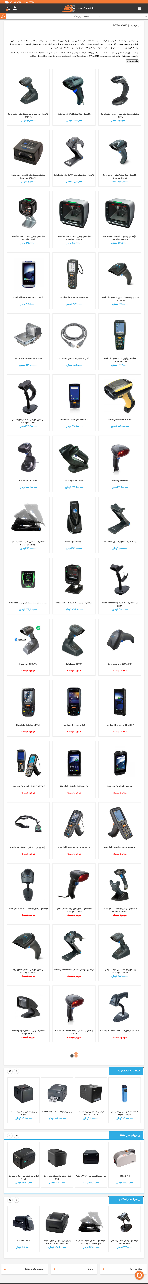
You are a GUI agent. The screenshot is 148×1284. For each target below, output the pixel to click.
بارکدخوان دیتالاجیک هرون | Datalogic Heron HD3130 (120, 116)
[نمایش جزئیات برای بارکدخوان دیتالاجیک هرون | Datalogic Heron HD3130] (119, 90)
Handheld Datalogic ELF (74, 725)
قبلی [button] (9, 1117)
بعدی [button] (16, 1117)
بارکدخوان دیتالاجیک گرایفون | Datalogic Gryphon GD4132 (120, 177)
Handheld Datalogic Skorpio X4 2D (74, 847)
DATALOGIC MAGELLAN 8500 (28, 358)
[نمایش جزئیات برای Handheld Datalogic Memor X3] (74, 273)
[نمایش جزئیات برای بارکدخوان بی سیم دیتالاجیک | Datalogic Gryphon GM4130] (119, 884)
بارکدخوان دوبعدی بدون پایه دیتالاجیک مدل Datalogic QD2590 (74, 910)
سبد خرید (8, 8)
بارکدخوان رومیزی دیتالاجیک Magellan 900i (74, 602)
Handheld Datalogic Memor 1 (120, 786)
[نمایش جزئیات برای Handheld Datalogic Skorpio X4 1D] (119, 823)
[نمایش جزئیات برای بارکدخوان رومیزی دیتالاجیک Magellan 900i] (74, 579)
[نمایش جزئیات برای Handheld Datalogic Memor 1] (119, 762)
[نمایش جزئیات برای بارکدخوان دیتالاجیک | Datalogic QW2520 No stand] (74, 1007)
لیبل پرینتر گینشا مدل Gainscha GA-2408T (57, 1223)
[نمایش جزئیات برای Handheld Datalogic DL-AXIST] (119, 701)
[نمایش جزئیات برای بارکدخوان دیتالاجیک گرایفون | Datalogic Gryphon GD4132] (119, 151)
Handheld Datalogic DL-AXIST (120, 725)
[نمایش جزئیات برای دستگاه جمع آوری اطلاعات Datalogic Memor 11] (119, 1068)
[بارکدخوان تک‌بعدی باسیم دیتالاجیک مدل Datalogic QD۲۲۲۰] (28, 518)
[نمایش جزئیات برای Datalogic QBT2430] (28, 640)
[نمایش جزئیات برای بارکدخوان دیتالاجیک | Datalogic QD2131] (74, 90)
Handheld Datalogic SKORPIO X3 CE (28, 786)
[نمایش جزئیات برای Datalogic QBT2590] (28, 457)
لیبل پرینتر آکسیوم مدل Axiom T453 (125, 1222)
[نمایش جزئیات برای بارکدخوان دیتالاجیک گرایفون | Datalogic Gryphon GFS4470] (28, 151)
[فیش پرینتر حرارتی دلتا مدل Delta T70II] (91, 1204)
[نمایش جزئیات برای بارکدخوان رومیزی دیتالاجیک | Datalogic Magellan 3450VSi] (74, 212)
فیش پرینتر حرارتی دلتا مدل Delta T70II (90, 1223)
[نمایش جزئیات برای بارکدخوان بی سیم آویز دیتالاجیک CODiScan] (28, 823)
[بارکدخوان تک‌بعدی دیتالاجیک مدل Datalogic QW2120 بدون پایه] (119, 273)
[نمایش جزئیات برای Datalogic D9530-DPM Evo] (119, 396)
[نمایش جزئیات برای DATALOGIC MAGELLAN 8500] (28, 335)
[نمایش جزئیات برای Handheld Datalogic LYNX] (28, 701)
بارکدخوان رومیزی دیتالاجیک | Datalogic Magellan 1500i (28, 238)
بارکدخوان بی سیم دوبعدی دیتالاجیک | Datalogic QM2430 (28, 116)
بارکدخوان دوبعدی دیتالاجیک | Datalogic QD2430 (28, 908)
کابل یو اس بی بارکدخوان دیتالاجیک (74, 358)
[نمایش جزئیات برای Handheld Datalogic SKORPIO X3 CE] (28, 762)
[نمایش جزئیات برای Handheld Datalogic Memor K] (74, 396)
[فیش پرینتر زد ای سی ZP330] (57, 1139)
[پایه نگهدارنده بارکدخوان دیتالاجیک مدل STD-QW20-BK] (119, 518)
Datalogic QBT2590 (28, 480)
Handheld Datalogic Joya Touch (28, 297)
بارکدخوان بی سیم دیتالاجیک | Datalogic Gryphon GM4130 (120, 910)
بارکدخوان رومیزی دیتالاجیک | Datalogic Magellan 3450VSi (74, 238)
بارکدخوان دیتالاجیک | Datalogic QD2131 (74, 114)
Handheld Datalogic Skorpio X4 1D (120, 847)
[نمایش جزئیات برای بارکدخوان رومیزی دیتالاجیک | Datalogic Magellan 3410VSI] (119, 212)
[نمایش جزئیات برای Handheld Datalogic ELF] (74, 701)
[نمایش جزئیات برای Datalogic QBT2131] (74, 640)
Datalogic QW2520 (120, 480)
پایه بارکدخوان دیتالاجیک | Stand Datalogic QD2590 (119, 604)
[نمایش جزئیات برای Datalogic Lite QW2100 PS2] (119, 640)
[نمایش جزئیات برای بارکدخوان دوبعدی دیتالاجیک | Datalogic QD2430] (28, 884)
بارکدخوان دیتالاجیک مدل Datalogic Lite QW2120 (74, 175)
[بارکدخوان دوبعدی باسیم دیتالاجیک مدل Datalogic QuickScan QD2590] (28, 396)
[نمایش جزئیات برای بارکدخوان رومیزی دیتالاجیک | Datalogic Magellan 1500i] (28, 212)
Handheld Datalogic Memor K (74, 419)
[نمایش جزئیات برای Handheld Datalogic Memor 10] (74, 762)
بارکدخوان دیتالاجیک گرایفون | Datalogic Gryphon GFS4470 (28, 177)
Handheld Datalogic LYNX (28, 725)
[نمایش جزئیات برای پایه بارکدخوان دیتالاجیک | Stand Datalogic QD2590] (119, 579)
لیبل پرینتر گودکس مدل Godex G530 (91, 1157)
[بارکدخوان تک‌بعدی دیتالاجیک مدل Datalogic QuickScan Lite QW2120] (74, 151)
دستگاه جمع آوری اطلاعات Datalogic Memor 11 (119, 1091)
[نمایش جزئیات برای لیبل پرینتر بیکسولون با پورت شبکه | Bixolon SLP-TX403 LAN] (91, 1268)
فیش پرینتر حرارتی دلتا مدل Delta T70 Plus (23, 1223)
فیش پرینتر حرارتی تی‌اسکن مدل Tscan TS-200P (124, 1159)
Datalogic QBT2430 (28, 664)
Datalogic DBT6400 (74, 541)
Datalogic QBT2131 (74, 664)
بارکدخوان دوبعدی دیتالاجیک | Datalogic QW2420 (74, 969)
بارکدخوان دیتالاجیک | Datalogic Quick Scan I (119, 1030)
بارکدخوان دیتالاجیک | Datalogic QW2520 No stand (74, 1032)
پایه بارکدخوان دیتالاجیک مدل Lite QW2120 (120, 541)
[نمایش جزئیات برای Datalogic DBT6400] (74, 518)
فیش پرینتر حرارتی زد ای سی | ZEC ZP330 (57, 1159)
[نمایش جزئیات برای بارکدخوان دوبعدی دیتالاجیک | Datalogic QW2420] (74, 946)
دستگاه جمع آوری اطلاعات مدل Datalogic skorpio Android (120, 360)
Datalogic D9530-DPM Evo (120, 419)
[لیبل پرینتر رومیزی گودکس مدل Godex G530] (91, 1139)
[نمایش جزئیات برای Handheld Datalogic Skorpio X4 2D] (74, 823)
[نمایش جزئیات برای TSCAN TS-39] (57, 1268)
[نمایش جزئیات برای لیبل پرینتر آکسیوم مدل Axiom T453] (124, 1204)
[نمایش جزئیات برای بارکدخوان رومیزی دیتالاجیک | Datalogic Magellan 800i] (28, 1007)
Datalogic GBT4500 (74, 480)
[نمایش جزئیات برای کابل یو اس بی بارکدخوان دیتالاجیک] (74, 335)
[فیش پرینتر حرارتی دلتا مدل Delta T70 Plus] (23, 1204)
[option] (124, 1146)
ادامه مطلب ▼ (132, 61)
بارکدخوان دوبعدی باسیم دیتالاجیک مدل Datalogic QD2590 (28, 421)
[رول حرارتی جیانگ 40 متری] (23, 1139)
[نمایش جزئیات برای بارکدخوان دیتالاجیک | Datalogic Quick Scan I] (119, 1007)
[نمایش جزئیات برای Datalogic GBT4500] (74, 457)
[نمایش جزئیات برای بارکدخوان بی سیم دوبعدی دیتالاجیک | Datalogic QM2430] (28, 90)
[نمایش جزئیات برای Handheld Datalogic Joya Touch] (28, 273)
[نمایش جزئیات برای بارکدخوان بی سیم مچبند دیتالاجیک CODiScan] (28, 579)
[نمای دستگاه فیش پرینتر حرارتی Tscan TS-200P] (124, 1139)
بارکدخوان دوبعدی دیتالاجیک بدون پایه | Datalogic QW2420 (28, 971)
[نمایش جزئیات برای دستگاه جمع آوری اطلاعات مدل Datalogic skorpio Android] (119, 335)
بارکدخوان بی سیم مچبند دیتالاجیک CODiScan (28, 602)
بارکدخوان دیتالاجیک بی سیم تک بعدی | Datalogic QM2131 (120, 971)
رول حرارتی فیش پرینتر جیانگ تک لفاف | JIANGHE (23, 1159)
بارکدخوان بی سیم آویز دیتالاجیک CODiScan (28, 847)
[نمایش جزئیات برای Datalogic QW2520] (119, 457)
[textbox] (46, 16)
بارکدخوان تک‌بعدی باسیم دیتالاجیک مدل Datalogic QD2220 (28, 543)
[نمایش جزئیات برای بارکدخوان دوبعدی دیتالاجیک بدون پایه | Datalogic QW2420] (28, 946)
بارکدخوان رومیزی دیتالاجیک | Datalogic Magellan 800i (28, 1032)
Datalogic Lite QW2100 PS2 (120, 664)
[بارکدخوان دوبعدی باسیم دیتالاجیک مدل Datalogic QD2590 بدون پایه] (74, 884)
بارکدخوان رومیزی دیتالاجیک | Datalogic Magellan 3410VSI (119, 238)
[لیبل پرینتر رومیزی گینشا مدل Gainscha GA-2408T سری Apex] (57, 1204)
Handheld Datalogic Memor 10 (74, 786)
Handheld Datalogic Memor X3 (74, 297)
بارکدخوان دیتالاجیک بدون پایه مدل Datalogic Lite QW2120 (120, 299)
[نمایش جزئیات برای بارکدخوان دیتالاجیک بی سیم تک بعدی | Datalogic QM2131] (119, 946)
